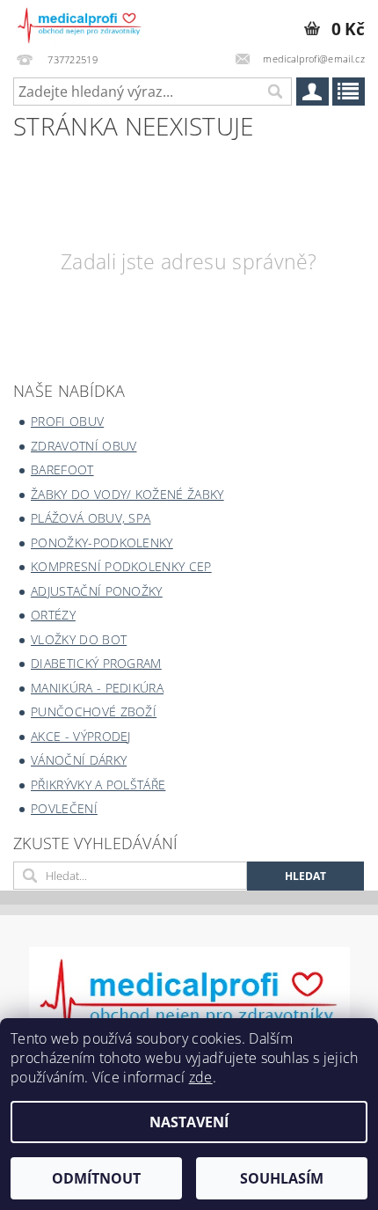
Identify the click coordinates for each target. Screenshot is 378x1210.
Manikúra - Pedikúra (97, 687)
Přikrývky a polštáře (98, 784)
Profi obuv (67, 421)
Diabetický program (96, 663)
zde (201, 1077)
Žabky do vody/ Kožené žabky (127, 494)
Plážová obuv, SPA (90, 518)
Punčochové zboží (93, 711)
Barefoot (62, 469)
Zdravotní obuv (83, 445)
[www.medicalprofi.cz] (80, 23)
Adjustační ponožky (97, 591)
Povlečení (64, 808)
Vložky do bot (79, 639)
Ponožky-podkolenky (102, 542)
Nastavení (189, 1122)
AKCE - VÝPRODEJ (81, 736)
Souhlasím (281, 1178)
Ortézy (53, 614)
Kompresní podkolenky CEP (121, 566)
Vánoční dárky (79, 760)
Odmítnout (96, 1178)
